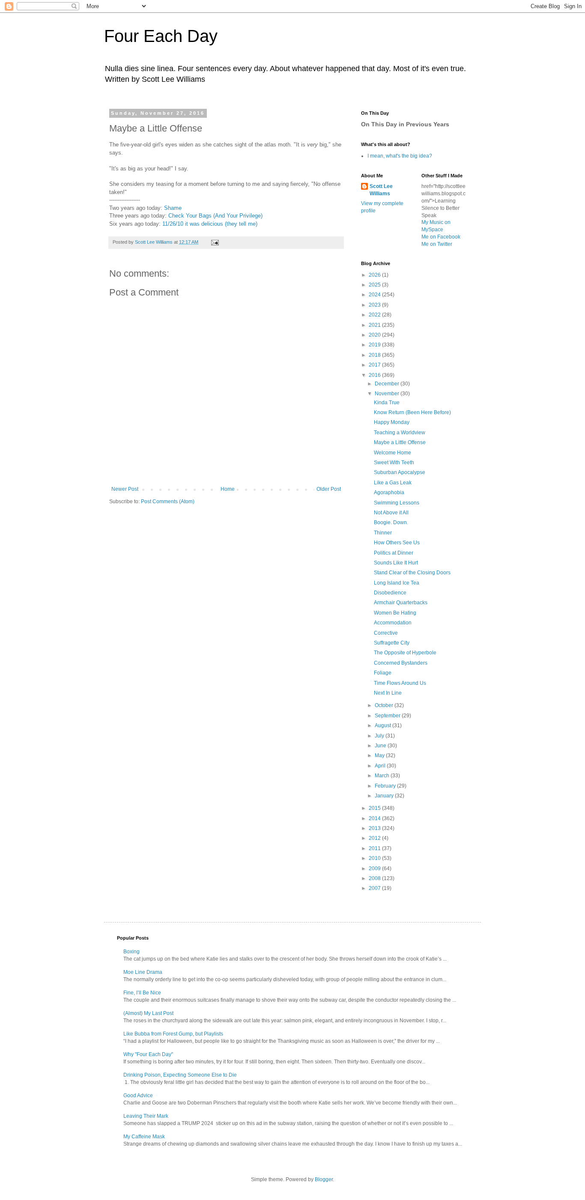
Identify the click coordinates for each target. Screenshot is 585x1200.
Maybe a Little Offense (400, 442)
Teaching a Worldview (399, 433)
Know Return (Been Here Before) (412, 412)
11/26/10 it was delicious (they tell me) (209, 224)
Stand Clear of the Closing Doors (412, 573)
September (388, 716)
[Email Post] (214, 242)
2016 (375, 375)
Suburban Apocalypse (399, 472)
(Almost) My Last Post (148, 1013)
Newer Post (124, 489)
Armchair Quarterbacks (400, 603)
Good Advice (138, 1096)
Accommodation (393, 623)
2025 (375, 285)
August (383, 725)
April (381, 766)
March (383, 776)
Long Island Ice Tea (396, 583)
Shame (173, 208)
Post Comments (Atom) (167, 501)
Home (228, 489)
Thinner (383, 533)
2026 (375, 275)
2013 (375, 828)
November (387, 394)
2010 (375, 858)
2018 (375, 355)
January (385, 796)
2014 (375, 818)
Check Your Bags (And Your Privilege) (215, 215)
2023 (375, 305)
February (386, 786)
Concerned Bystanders (400, 663)
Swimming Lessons (396, 503)
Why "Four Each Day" (148, 1054)
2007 (375, 888)
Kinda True (387, 403)
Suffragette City (391, 643)
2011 (375, 848)
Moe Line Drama (142, 972)
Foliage (382, 673)
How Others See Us (397, 543)
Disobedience (390, 593)
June (381, 746)
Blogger (324, 1179)
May (380, 755)
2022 (375, 315)
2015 (375, 808)
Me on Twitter (436, 244)
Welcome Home (392, 453)
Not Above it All (391, 513)
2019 (375, 345)
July (380, 736)
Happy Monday (391, 422)
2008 (375, 878)
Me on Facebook (440, 237)
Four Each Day (161, 36)
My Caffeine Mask (144, 1137)
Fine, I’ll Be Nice (142, 993)
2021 (375, 325)
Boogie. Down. (391, 522)
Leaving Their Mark (145, 1116)
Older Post (328, 489)
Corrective (386, 633)
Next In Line (388, 693)
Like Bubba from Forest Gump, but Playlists (173, 1034)
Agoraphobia (389, 493)
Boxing (131, 952)
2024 (375, 295)
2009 (375, 869)
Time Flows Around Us (400, 683)
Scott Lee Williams (381, 190)
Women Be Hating (395, 613)
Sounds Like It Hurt (396, 563)
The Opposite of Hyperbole (405, 653)
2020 (375, 335)
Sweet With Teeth (394, 463)
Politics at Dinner (393, 553)
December (387, 384)
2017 (375, 365)
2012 (375, 838)
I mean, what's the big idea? (399, 156)
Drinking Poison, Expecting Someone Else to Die (180, 1075)
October (384, 705)
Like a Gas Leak (393, 483)
